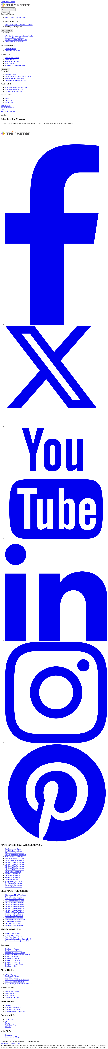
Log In (3, 109)
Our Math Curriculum (12, 51)
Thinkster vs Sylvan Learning (15, 953)
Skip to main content (8, 2)
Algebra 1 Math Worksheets (14, 912)
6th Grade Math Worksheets (14, 906)
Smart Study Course (11, 978)
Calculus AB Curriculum (13, 885)
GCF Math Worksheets (12, 923)
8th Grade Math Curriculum (14, 870)
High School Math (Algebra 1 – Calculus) (19, 25)
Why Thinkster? (6, 30)
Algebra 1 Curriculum (12, 873)
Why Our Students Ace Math (14, 982)
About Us (8, 100)
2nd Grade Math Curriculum (14, 858)
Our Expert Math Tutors (13, 849)
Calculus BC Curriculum (13, 887)
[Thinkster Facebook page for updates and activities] (56, 324)
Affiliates (8, 1027)
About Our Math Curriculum (14, 853)
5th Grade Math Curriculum (14, 864)
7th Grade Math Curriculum (14, 868)
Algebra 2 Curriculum (12, 877)
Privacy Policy (6, 1043)
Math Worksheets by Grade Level (16, 87)
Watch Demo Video (7, 107)
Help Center (9, 1021)
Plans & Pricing (6, 106)
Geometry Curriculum (12, 875)
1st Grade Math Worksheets (14, 897)
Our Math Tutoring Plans (13, 851)
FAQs (7, 98)
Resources (5, 69)
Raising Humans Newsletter (14, 78)
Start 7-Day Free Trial (8, 111)
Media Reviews (10, 63)
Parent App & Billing (12, 1037)
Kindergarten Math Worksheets (15, 895)
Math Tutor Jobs (10, 1025)
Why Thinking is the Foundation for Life (18, 983)
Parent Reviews (10, 60)
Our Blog (8, 1005)
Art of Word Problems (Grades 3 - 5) (17, 941)
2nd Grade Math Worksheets (14, 899)
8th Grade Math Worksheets (14, 910)
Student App (9, 1035)
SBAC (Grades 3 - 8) (12, 935)
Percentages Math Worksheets (15, 919)
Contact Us (9, 102)
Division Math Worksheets (14, 918)
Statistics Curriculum (12, 879)
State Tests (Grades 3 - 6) (13, 937)
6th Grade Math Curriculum (14, 866)
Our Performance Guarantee (14, 41)
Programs (5, 12)
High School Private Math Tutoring (17, 980)
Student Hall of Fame (12, 61)
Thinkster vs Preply (11, 956)
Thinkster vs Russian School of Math (17, 955)
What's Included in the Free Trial (16, 40)
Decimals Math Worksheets (14, 916)
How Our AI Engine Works (14, 38)
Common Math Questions (13, 91)
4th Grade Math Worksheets (14, 902)
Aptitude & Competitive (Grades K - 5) (18, 939)
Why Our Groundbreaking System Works (19, 36)
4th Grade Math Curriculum (14, 862)
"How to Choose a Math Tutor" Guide (18, 76)
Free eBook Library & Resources (16, 1011)
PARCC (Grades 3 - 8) (12, 933)
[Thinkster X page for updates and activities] (56, 426)
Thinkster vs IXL (11, 966)
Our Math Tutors (10, 49)
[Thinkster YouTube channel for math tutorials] (56, 539)
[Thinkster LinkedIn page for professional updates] (56, 641)
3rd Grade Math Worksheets (14, 901)
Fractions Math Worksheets (14, 914)
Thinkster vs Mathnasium (13, 951)
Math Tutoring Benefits (13, 1007)
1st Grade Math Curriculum (14, 857)
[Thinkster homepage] (15, 6)
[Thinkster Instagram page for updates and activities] (56, 743)
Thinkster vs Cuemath (12, 960)
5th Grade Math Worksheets (14, 904)
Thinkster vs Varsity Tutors (14, 964)
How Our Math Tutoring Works (15, 17)
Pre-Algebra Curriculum (13, 872)
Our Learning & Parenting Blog (15, 80)
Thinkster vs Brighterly (12, 962)
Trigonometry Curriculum (13, 881)
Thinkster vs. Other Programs (15, 65)
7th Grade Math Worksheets (14, 908)
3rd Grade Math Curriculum (14, 860)
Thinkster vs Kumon (12, 949)
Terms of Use (15, 1043)
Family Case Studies (12, 58)
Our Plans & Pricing (12, 976)
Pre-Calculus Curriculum (13, 883)
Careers (7, 1023)
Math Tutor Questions (12, 1009)
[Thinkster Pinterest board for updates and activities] (56, 841)
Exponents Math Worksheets (14, 925)
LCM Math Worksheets (13, 921)
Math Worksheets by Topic (14, 89)
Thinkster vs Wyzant (12, 958)
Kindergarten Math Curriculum (15, 855)
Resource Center (10, 75)
